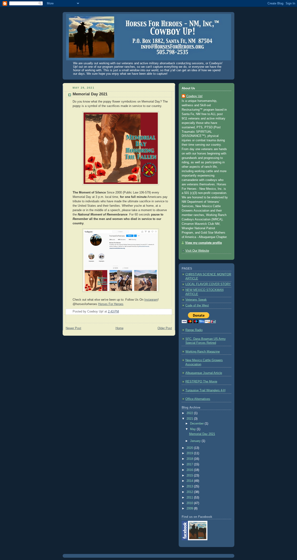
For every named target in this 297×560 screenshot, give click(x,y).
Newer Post (73, 328)
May (193, 429)
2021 (190, 418)
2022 (190, 413)
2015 (190, 475)
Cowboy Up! (194, 96)
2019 (190, 453)
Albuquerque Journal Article (203, 373)
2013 (190, 486)
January (196, 441)
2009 (190, 508)
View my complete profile (203, 243)
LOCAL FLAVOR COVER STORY (208, 284)
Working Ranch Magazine (202, 351)
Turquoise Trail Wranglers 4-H (205, 390)
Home (119, 328)
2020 (190, 448)
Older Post (165, 328)
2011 (190, 497)
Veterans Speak (196, 299)
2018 (190, 458)
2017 (190, 464)
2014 (190, 481)
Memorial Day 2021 (90, 94)
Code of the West (197, 305)
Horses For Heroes (110, 304)
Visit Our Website (197, 250)
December (197, 423)
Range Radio (194, 330)
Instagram (151, 299)
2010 (190, 503)
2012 (190, 492)
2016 (190, 470)
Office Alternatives (197, 399)
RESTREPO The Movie (201, 381)
